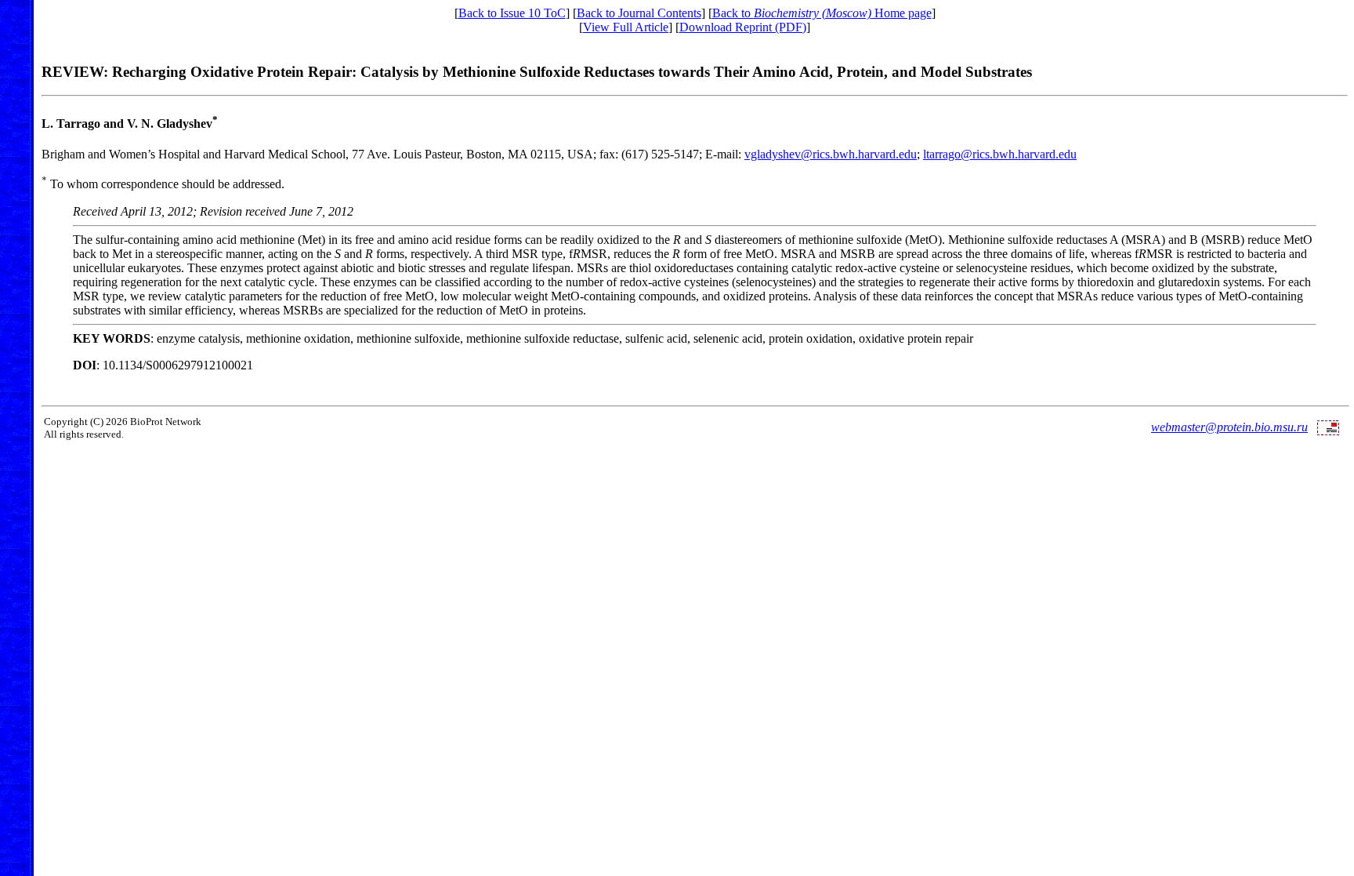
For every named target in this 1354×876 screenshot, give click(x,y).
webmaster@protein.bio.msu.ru (1229, 427)
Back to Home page (822, 13)
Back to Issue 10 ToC (512, 13)
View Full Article (625, 27)
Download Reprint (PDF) (742, 27)
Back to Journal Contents (639, 13)
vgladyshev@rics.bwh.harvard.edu (830, 154)
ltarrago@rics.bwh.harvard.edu (1000, 154)
